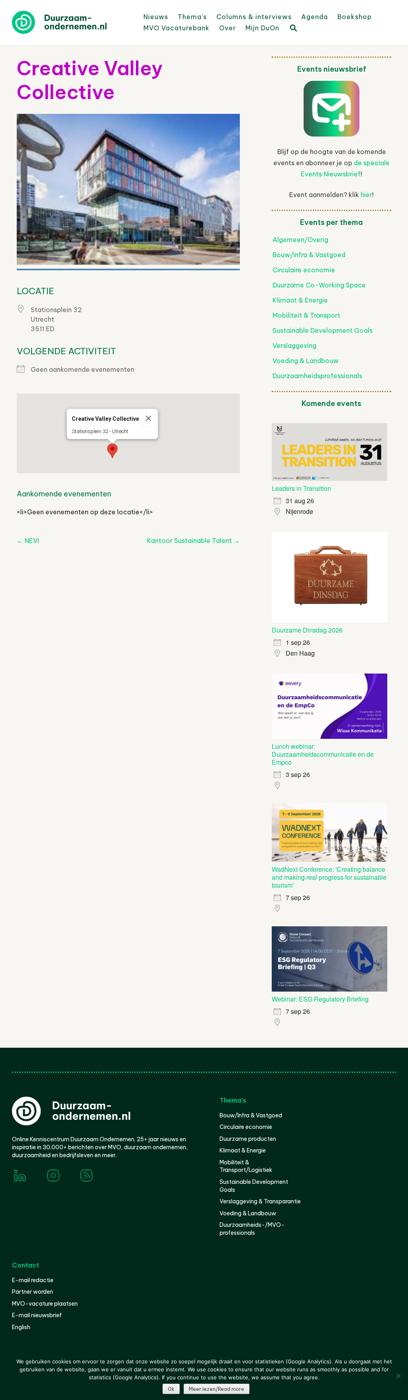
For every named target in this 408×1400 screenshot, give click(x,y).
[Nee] (398, 1376)
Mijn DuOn (262, 28)
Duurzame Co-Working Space (319, 285)
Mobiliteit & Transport (306, 315)
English (21, 1327)
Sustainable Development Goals (323, 330)
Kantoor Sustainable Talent (193, 541)
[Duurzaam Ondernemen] (71, 22)
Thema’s (192, 17)
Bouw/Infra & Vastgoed (309, 255)
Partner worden (32, 1291)
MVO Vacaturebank (176, 28)
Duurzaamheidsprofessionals (317, 376)
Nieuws (155, 17)
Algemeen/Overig (300, 240)
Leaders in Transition (301, 488)
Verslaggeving (294, 346)
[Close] (148, 418)
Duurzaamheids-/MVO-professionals (252, 1228)
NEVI (28, 541)
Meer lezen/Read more (216, 1389)
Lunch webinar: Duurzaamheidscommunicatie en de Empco (323, 754)
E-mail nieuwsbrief (37, 1315)
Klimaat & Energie (300, 300)
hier (366, 195)
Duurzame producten (248, 1138)
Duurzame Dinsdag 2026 (307, 630)
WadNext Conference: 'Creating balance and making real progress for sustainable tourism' (329, 877)
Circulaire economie (304, 270)
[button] (112, 450)
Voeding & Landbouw (306, 361)
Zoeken (293, 27)
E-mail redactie (32, 1280)
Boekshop (354, 17)
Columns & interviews (254, 17)
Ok (171, 1389)
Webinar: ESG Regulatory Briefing (320, 999)
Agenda (314, 17)
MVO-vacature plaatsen (45, 1303)
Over (227, 28)
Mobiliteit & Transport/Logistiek (246, 1166)
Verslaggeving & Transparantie (260, 1201)
